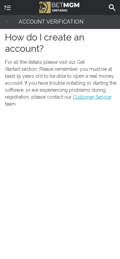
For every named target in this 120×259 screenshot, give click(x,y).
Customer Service (92, 97)
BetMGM (60, 6)
